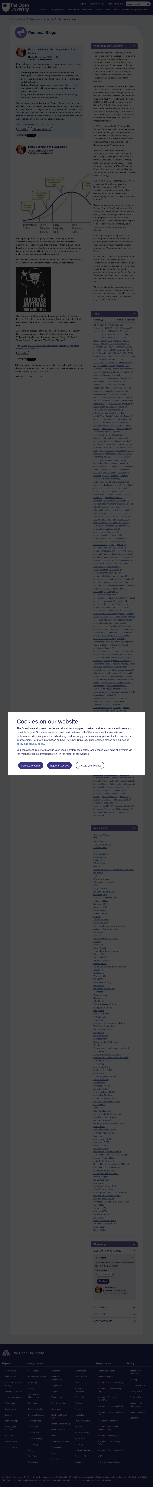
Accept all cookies (30, 765)
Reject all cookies (59, 765)
